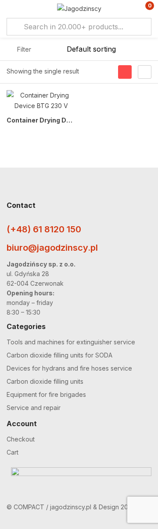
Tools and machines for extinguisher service (71, 342)
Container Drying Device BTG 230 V (41, 120)
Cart (12, 452)
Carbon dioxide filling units (45, 381)
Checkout (21, 439)
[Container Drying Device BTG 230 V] (41, 100)
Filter (24, 49)
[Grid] (125, 72)
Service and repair (34, 407)
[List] (144, 72)
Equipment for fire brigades (46, 394)
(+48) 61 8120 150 (44, 229)
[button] (143, 9)
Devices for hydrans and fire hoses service (69, 368)
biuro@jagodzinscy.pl (52, 247)
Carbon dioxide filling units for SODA (59, 355)
